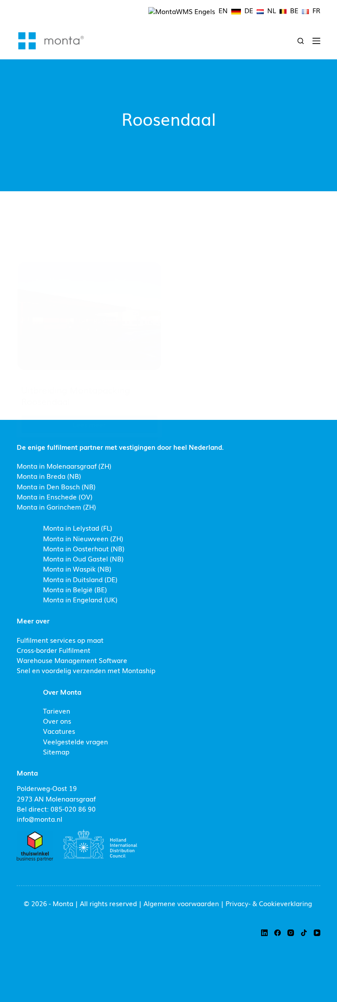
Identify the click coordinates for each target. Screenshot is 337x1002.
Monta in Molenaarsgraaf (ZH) (64, 465)
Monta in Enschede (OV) (55, 496)
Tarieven (56, 710)
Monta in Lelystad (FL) (77, 527)
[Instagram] (290, 932)
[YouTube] (317, 932)
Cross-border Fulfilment (53, 650)
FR (316, 10)
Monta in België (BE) (75, 589)
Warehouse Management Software (72, 660)
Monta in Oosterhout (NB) (84, 548)
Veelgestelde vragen (75, 741)
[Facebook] (277, 932)
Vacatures (59, 731)
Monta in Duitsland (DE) (80, 579)
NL (271, 10)
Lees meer (103, 426)
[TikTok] (304, 932)
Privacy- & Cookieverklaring (269, 903)
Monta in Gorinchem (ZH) (56, 506)
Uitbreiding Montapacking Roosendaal (75, 395)
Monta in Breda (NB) (49, 476)
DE (248, 10)
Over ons (57, 720)
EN (223, 10)
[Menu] (316, 41)
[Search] (301, 41)
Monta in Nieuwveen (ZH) (83, 538)
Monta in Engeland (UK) (80, 599)
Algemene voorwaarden (181, 903)
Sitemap (56, 751)
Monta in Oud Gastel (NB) (83, 558)
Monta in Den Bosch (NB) (56, 486)
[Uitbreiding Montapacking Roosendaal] (89, 316)
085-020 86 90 (73, 808)
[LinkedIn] (264, 932)
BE (294, 10)
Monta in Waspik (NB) (77, 568)
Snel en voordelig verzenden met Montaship (86, 670)
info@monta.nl (39, 818)
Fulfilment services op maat (60, 640)
